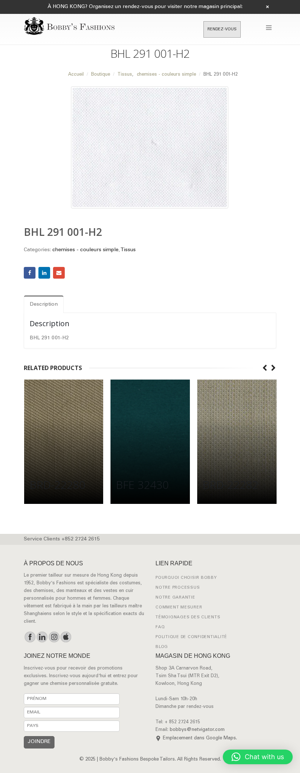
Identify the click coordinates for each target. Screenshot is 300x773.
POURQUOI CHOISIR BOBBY (186, 578)
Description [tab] (44, 304)
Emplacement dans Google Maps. (200, 738)
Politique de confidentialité (191, 637)
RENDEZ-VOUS (222, 29)
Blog (161, 647)
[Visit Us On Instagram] (54, 637)
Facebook (29, 273)
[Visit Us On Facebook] (30, 637)
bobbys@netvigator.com (197, 730)
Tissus (128, 250)
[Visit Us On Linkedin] (42, 637)
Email (59, 273)
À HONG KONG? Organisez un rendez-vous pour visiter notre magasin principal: (145, 7)
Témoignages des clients (187, 617)
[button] (258, 757)
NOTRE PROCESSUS (177, 588)
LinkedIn (44, 273)
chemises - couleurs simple (85, 250)
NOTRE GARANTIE (175, 598)
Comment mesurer (178, 608)
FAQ (160, 627)
